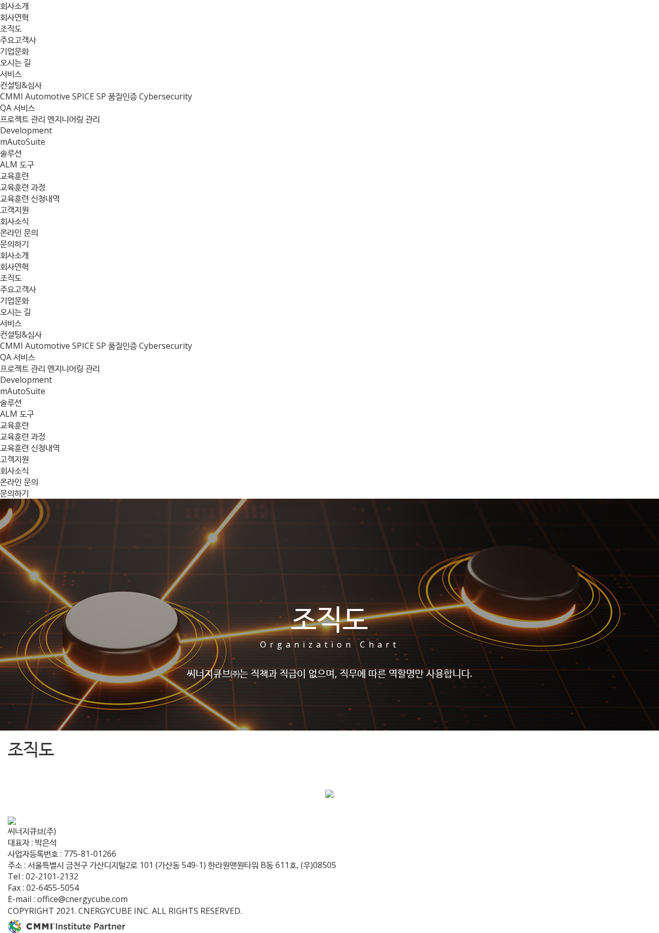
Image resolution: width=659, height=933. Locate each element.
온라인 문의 (19, 232)
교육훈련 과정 (22, 187)
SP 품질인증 (117, 96)
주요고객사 (18, 39)
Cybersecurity (165, 96)
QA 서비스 (17, 107)
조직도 (11, 28)
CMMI (12, 96)
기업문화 (14, 51)
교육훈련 (14, 175)
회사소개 (14, 5)
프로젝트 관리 (23, 119)
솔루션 (11, 153)
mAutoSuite (22, 141)
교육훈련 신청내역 (30, 198)
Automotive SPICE (60, 96)
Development (26, 130)
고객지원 (14, 209)
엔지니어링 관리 (73, 119)
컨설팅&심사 (21, 85)
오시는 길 (15, 62)
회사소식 (14, 221)
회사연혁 (14, 17)
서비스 (11, 73)
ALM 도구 (17, 164)
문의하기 (14, 243)
